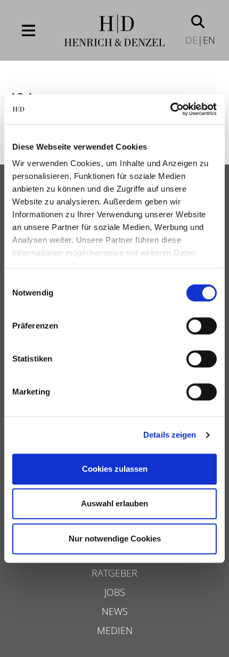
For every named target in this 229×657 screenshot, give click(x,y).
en (209, 40)
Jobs (114, 592)
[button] (198, 20)
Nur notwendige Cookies (115, 538)
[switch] (201, 325)
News (115, 611)
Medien (115, 630)
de (191, 40)
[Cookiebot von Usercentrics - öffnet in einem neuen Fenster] (170, 109)
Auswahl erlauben (114, 503)
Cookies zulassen (115, 468)
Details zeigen (169, 434)
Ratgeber (114, 572)
